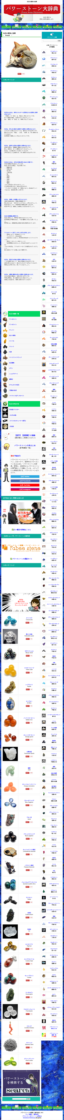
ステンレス (29, 1042)
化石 (54, 259)
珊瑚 (54, 389)
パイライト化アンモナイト (16, 395)
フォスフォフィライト (54, 792)
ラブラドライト (54, 955)
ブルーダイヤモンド (54, 623)
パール (54, 721)
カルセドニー (54, 272)
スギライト (54, 506)
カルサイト (54, 266)
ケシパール (54, 734)
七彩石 (29, 912)
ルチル (54, 974)
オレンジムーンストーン (29, 784)
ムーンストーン (54, 896)
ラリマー (54, 961)
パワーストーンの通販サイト (22, 559)
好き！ (19, 73)
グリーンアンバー (29, 1058)
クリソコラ (29, 618)
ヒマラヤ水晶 (54, 487)
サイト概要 (29, 1114)
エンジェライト (54, 175)
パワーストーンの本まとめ (25, 445)
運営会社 (36, 1114)
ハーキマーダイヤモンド (54, 714)
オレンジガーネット (29, 735)
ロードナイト (54, 1013)
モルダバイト (54, 942)
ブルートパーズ (54, 682)
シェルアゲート (13, 373)
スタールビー (54, 1000)
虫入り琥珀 (12, 335)
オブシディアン (54, 220)
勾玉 (54, 870)
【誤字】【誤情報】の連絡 (25, 435)
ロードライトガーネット (54, 240)
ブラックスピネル (54, 519)
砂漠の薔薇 (54, 344)
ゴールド (54, 311)
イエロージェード (29, 668)
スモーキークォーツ (54, 480)
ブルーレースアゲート (54, 922)
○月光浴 (11, 426)
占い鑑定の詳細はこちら (22, 529)
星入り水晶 (29, 634)
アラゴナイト (54, 123)
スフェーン (54, 526)
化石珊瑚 (11, 362)
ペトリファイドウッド (15, 357)
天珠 (54, 662)
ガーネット (54, 233)
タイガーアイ (29, 944)
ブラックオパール (54, 214)
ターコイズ (54, 565)
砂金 (54, 318)
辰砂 (54, 435)
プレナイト (54, 818)
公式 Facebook (25, 481)
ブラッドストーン (54, 812)
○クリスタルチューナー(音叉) (17, 420)
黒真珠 (54, 740)
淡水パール (54, 747)
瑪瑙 (54, 916)
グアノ (11, 368)
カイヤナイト (54, 253)
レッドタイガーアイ (54, 584)
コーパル (11, 341)
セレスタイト (54, 539)
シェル (54, 402)
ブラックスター (54, 805)
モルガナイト (54, 935)
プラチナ (54, 799)
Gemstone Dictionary (29, 1117)
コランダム (54, 331)
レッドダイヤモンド (54, 630)
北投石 (54, 857)
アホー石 (29, 817)
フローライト (54, 825)
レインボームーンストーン (54, 909)
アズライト (54, 77)
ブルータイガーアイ (54, 578)
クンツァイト (54, 305)
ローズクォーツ (54, 493)
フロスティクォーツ (29, 1009)
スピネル (54, 513)
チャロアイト (54, 643)
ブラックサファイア (29, 834)
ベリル (54, 844)
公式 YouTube (25, 485)
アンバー (11, 330)
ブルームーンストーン (54, 903)
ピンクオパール (54, 207)
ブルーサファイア (29, 800)
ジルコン (54, 422)
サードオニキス (54, 337)
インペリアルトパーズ (54, 675)
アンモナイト (13, 319)
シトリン (54, 409)
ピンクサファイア (54, 376)
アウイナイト (54, 58)
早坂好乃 (17, 456)
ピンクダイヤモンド (54, 610)
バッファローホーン (29, 718)
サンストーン (54, 396)
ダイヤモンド (54, 591)
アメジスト (54, 110)
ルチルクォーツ (54, 981)
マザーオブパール (54, 883)
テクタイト (29, 897)
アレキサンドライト (54, 129)
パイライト (54, 753)
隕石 (54, 162)
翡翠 (29, 768)
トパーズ (54, 669)
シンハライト (54, 441)
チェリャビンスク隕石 (29, 849)
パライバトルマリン (54, 695)
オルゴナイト (54, 227)
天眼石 (54, 656)
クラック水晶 (54, 461)
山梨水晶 (29, 751)
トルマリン (54, 688)
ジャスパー (54, 415)
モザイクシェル (29, 651)
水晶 (54, 448)
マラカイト (54, 890)
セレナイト (54, 545)
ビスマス (54, 779)
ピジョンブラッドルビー (54, 1007)
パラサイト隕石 (29, 865)
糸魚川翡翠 (54, 773)
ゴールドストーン (54, 324)
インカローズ (54, 155)
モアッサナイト (54, 929)
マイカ (54, 864)
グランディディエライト (54, 285)
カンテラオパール (29, 959)
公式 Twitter (25, 476)
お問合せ (39, 1116)
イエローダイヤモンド (54, 597)
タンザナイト (54, 636)
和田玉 (54, 1020)
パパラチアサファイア (54, 370)
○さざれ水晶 (12, 415)
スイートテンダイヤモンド (54, 604)
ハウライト (54, 760)
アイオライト (54, 51)
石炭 (10, 351)
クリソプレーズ (54, 298)
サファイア (54, 350)
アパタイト (54, 90)
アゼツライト (54, 84)
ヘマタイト (54, 831)
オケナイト (54, 181)
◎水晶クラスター (14, 409)
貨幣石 (11, 379)
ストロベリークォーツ (54, 474)
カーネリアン (54, 246)
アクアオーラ (54, 64)
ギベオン (54, 279)
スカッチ (29, 1026)
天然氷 (29, 929)
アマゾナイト (54, 103)
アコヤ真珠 (54, 727)
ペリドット (54, 838)
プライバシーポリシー (28, 1116)
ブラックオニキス (54, 194)
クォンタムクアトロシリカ (29, 882)
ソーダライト (54, 558)
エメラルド (54, 168)
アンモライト (13, 324)
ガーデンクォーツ (54, 454)
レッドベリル (54, 851)
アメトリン (54, 116)
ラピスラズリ (54, 948)
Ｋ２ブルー (29, 701)
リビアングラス (54, 968)
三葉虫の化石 (13, 390)
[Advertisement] (21, 95)
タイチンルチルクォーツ (54, 987)
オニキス (54, 188)
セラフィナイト (54, 532)
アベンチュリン (54, 97)
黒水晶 (54, 467)
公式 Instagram (25, 489)
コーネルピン (29, 992)
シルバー (54, 428)
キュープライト (29, 975)
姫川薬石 (54, 786)
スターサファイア (54, 363)
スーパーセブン (54, 500)
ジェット (11, 346)
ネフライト (54, 708)
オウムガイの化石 (14, 384)
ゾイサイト (54, 552)
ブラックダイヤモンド (54, 617)
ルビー (54, 994)
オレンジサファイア (54, 357)
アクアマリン (54, 71)
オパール (54, 201)
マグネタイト (54, 877)
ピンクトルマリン (54, 701)
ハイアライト (29, 684)
